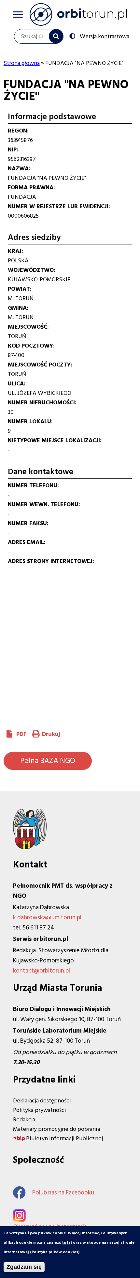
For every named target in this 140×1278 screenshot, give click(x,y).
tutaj (67, 1242)
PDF (21, 734)
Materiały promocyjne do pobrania (56, 1129)
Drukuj (51, 734)
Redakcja (24, 1119)
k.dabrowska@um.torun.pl (47, 917)
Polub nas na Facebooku (63, 1193)
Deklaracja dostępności (42, 1100)
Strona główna (22, 63)
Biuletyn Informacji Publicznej (64, 1138)
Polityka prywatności (39, 1110)
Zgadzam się (24, 1267)
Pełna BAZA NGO (47, 761)
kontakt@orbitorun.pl (41, 971)
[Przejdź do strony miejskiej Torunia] (30, 847)
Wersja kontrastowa (104, 36)
